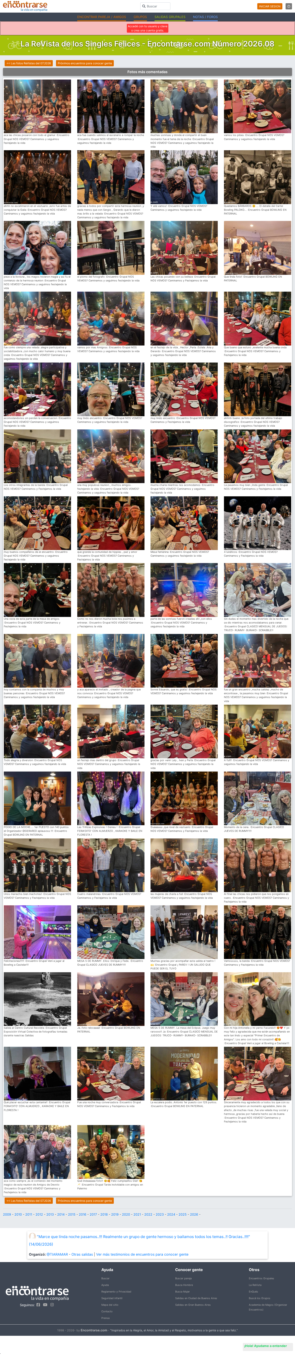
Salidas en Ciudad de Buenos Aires (196, 1298)
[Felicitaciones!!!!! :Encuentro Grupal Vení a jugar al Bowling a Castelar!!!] (37, 931)
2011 (28, 1214)
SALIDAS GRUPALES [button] (170, 17)
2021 (137, 1214)
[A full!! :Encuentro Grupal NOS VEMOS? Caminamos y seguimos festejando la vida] (257, 731)
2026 (194, 1214)
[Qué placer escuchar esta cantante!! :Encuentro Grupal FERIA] (37, 1073)
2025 (183, 1214)
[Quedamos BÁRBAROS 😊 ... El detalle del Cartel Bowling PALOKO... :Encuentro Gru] (257, 176)
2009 (7, 1214)
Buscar (105, 1278)
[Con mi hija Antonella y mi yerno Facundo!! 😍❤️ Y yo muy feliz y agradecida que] (257, 998)
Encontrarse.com (94, 1330)
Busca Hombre (184, 1284)
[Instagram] (51, 1304)
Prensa (105, 1318)
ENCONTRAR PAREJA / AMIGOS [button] (101, 17)
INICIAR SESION (270, 6)
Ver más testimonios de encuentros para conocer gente (142, 1254)
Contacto (107, 1311)
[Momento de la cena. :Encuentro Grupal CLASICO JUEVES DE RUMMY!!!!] (257, 798)
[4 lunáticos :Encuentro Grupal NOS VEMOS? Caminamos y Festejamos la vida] (257, 522)
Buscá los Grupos (259, 1298)
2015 (71, 1214)
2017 (93, 1214)
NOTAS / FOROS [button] (205, 17)
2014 (61, 1214)
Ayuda (105, 1284)
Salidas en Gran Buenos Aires (193, 1304)
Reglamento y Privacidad (116, 1291)
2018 (104, 1214)
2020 (126, 1214)
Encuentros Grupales (261, 1278)
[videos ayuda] (289, 6)
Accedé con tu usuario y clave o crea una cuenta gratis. (147, 28)
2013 (50, 1214)
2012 (39, 1214)
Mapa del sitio (109, 1304)
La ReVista (255, 1284)
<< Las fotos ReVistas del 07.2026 (28, 63)
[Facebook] (37, 1304)
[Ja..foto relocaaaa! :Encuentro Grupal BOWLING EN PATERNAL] (110, 998)
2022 (148, 1214)
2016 (82, 1214)
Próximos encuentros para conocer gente (85, 63)
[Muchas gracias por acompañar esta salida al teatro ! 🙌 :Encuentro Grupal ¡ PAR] (184, 931)
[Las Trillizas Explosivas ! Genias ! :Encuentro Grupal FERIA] (110, 798)
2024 (171, 1214)
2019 (115, 1214)
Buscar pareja (183, 1278)
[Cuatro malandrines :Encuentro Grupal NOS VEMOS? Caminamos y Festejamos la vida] (110, 864)
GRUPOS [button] (140, 17)
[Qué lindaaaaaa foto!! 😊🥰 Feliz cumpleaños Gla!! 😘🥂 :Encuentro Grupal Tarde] (110, 1151)
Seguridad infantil (111, 1298)
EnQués (253, 1291)
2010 (18, 1214)
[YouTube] (44, 1304)
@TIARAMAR (57, 1254)
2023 (160, 1214)
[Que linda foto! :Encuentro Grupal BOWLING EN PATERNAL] (257, 247)
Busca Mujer (182, 1291)
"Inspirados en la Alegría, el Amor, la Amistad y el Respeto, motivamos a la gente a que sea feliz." (174, 1330)
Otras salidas (82, 1254)
